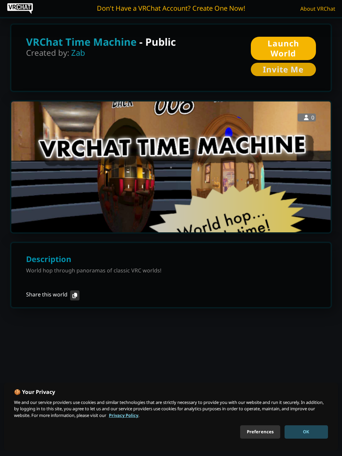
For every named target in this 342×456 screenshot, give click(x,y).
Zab (78, 52)
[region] (171, 417)
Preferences (260, 432)
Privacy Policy (123, 415)
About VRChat (317, 8)
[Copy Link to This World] (74, 295)
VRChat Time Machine (81, 42)
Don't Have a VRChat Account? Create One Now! (171, 8)
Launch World (283, 48)
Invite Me (283, 69)
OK (306, 432)
